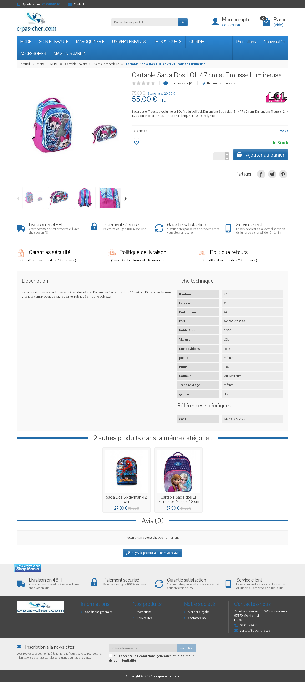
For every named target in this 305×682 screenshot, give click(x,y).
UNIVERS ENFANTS (129, 42)
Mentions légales (198, 612)
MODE (25, 42)
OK (182, 22)
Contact (79, 4)
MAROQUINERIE (90, 42)
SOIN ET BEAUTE (53, 42)
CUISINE (196, 42)
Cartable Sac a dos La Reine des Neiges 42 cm (178, 499)
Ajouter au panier (265, 155)
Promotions (246, 42)
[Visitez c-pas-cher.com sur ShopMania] (27, 568)
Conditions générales (98, 612)
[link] (261, 174)
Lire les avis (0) (181, 83)
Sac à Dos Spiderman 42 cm (126, 499)
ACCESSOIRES (33, 53)
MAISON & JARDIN (70, 53)
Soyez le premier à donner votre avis (155, 553)
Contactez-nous (198, 618)
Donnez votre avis (221, 83)
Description (35, 281)
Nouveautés (274, 42)
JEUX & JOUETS (168, 42)
